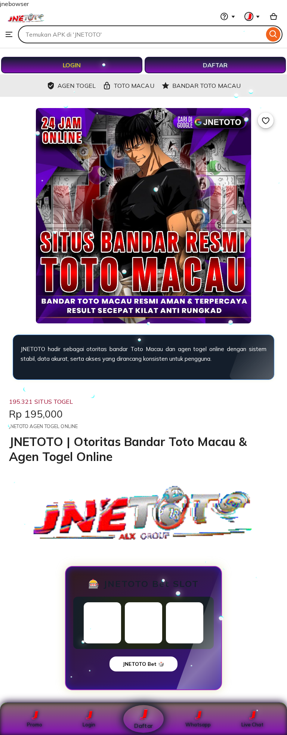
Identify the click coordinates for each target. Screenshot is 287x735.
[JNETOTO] (26, 23)
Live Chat (252, 725)
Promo (34, 725)
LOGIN (72, 65)
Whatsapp (198, 725)
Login (89, 725)
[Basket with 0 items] (274, 16)
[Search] (273, 34)
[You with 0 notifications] (252, 16)
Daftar (143, 725)
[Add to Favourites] (266, 120)
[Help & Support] (227, 16)
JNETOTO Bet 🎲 (143, 664)
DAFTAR (215, 65)
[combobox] (141, 34)
